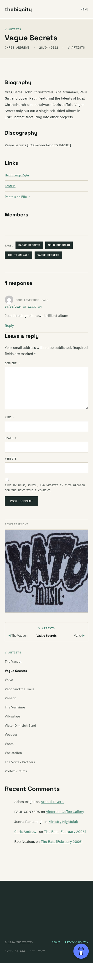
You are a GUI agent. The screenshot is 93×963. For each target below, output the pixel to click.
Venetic (10, 698)
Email (10, 438)
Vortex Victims (16, 771)
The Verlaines (15, 707)
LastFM (10, 186)
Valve (79, 636)
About (56, 942)
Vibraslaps (13, 716)
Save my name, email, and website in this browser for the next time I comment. (45, 488)
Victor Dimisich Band (20, 725)
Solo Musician (59, 245)
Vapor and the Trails (19, 689)
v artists (76, 48)
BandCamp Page (17, 175)
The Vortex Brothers (20, 762)
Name (10, 417)
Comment (12, 363)
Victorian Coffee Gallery (65, 811)
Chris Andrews (26, 831)
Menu (84, 9)
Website (10, 458)
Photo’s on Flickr (17, 197)
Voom (9, 744)
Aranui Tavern (52, 801)
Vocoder (11, 734)
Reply (9, 325)
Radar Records (29, 245)
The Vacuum (18, 636)
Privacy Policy (76, 942)
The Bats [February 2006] (65, 831)
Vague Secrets (48, 255)
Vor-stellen (13, 753)
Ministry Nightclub (63, 821)
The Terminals (18, 255)
